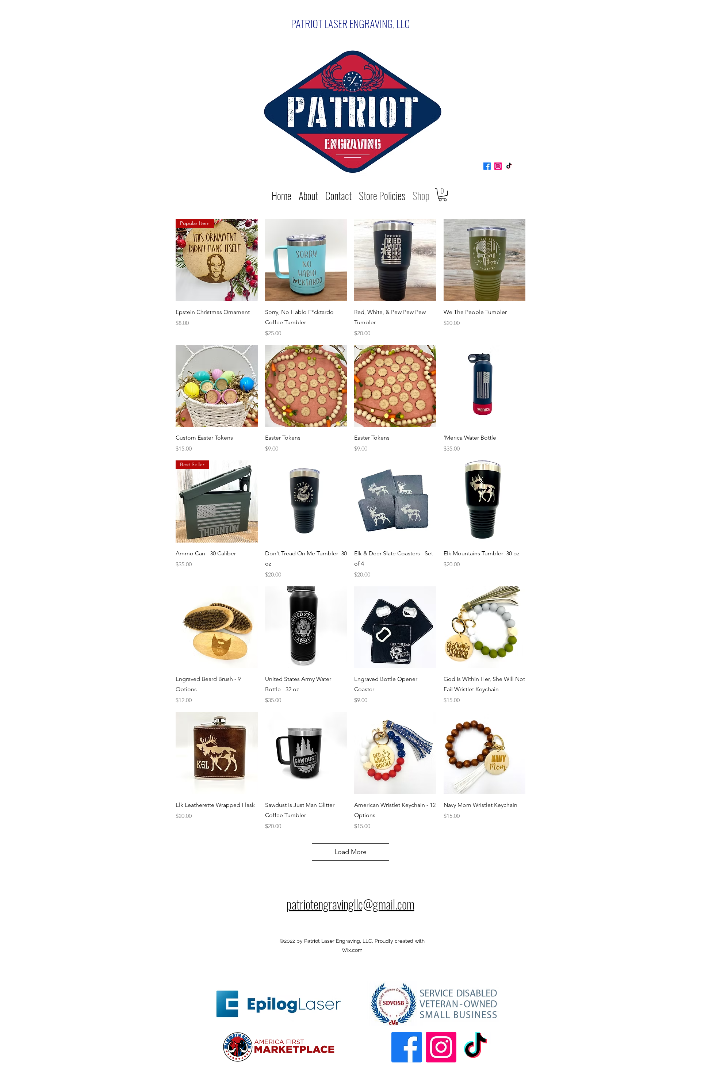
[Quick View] (306, 260)
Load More (350, 852)
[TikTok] (509, 166)
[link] (442, 194)
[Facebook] (487, 166)
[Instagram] (498, 166)
